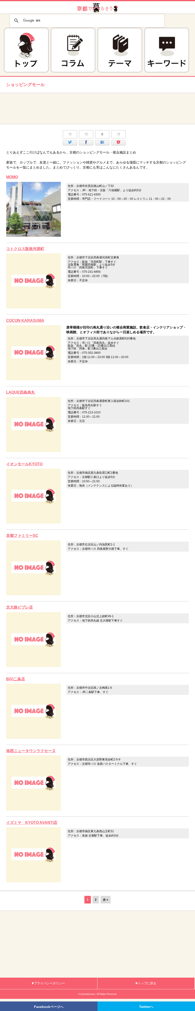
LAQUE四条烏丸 (20, 392)
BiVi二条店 (15, 679)
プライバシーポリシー (49, 983)
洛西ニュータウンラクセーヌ (31, 751)
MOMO (12, 177)
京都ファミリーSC (22, 536)
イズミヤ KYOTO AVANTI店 (31, 823)
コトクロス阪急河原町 (25, 249)
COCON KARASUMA (25, 320)
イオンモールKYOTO (24, 464)
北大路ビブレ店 (19, 607)
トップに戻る (147, 983)
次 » (105, 899)
